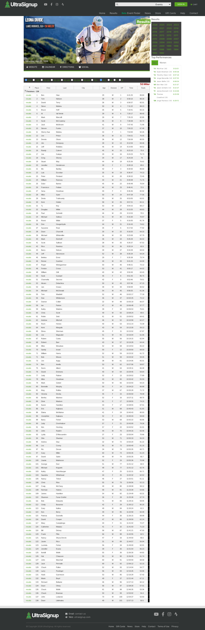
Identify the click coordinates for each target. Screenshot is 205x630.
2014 (154, 35)
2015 (176, 31)
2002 (176, 42)
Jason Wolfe (161, 81)
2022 (154, 28)
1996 (161, 49)
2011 (176, 35)
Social (85, 67)
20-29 (46, 80)
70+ (96, 80)
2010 (154, 39)
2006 (154, 42)
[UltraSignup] (21, 4)
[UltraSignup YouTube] (46, 4)
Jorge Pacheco (162, 101)
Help (182, 13)
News (148, 13)
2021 (161, 28)
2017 (161, 31)
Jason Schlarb (162, 88)
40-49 (67, 80)
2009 (161, 39)
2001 (154, 46)
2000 (161, 46)
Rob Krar (160, 68)
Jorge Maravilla (162, 78)
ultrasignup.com (82, 617)
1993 (154, 53)
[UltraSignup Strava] (62, 4)
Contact (194, 13)
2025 (161, 24)
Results (113, 13)
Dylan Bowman (162, 72)
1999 (169, 46)
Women (163, 62)
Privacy (175, 626)
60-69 (87, 80)
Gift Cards (170, 13)
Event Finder (131, 13)
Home (102, 13)
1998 (176, 46)
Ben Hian (160, 84)
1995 (169, 49)
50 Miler (145, 84)
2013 (161, 35)
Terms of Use (163, 626)
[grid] (87, 345)
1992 (161, 53)
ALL (29, 80)
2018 (154, 31)
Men (155, 63)
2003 (169, 42)
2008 (169, 39)
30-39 (56, 80)
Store (158, 13)
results (28, 95)
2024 (169, 24)
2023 (176, 24)
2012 (169, 35)
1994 (176, 49)
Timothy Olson (162, 75)
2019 (176, 28)
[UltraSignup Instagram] (57, 4)
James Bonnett (162, 91)
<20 (37, 80)
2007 (176, 39)
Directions (68, 67)
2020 (169, 28)
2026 (154, 24)
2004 (161, 42)
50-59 (77, 80)
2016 (169, 31)
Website (32, 67)
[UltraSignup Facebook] (51, 4)
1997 (154, 49)
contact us (80, 613)
